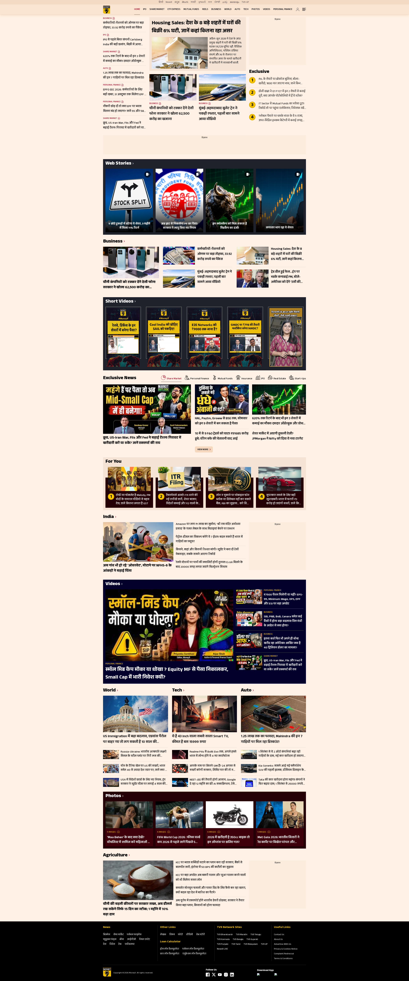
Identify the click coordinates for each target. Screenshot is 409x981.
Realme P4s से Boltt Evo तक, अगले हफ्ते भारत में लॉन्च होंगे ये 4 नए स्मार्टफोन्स (213, 754)
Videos (266, 10)
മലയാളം (234, 2)
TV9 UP (264, 944)
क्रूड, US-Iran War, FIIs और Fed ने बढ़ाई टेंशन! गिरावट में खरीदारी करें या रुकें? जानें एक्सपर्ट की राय (283, 665)
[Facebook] (208, 975)
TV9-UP (245, 2)
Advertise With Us (282, 944)
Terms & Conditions (283, 959)
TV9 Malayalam (251, 944)
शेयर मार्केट (118, 935)
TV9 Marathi (241, 935)
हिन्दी (161, 2)
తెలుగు (185, 2)
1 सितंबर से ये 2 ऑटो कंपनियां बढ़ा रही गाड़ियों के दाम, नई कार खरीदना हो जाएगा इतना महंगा (281, 754)
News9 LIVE (222, 949)
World (228, 10)
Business (216, 10)
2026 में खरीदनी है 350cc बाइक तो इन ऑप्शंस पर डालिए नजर (228, 840)
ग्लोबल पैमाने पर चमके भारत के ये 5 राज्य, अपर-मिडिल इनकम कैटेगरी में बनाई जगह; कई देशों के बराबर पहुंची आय (281, 118)
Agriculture (115, 856)
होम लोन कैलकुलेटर (169, 949)
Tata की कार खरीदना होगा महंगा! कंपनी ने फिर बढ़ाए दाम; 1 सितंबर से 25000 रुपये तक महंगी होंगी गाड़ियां (282, 782)
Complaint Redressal (284, 954)
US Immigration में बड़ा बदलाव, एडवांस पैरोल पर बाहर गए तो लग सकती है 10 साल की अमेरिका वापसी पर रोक (134, 739)
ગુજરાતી (202, 2)
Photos (256, 10)
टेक (120, 944)
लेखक (163, 935)
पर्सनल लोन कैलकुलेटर (193, 949)
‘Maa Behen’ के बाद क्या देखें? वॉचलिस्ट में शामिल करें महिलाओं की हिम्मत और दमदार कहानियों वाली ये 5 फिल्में (129, 840)
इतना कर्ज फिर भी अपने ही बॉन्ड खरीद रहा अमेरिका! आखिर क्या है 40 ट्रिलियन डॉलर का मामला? (282, 643)
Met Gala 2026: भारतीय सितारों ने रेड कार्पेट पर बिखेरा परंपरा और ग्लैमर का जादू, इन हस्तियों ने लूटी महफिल (278, 840)
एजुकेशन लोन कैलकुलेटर (194, 954)
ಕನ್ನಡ (177, 2)
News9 (169, 2)
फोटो (180, 935)
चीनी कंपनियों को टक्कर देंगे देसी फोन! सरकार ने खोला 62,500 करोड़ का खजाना (171, 114)
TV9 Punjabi (222, 944)
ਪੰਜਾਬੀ (217, 2)
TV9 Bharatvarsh (225, 935)
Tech (245, 10)
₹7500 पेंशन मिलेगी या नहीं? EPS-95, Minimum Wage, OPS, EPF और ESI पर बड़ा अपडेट (283, 599)
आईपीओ (131, 939)
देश (104, 944)
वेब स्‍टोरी (200, 935)
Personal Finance (282, 10)
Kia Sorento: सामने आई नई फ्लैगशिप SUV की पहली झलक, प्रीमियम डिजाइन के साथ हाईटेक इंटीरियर (281, 768)
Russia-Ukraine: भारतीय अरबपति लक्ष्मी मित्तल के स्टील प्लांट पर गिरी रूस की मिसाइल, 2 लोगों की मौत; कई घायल (143, 754)
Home (137, 10)
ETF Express (174, 10)
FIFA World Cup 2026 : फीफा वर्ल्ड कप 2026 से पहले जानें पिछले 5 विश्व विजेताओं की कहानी (178, 840)
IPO (144, 10)
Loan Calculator (170, 941)
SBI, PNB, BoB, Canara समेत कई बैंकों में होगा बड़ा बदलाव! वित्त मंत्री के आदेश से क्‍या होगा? (283, 621)
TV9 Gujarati (252, 940)
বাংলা (210, 2)
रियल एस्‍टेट (144, 939)
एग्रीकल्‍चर (130, 944)
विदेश (112, 944)
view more (202, 449)
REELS (205, 10)
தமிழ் (225, 2)
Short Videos (119, 302)
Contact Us (279, 935)
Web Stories (118, 164)
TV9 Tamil (236, 944)
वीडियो (189, 935)
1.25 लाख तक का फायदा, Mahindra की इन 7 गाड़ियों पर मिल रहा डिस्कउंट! (271, 739)
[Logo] (107, 976)
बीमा (122, 939)
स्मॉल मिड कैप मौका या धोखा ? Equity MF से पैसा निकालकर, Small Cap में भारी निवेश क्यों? (166, 673)
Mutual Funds (191, 10)
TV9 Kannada (223, 940)
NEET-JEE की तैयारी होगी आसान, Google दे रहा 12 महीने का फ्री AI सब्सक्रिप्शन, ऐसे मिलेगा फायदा (213, 782)
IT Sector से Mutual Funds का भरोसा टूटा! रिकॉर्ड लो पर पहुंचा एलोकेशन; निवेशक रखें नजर (281, 106)
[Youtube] (220, 975)
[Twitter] (214, 975)
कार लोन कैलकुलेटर (169, 954)
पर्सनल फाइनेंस (134, 935)
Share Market (157, 10)
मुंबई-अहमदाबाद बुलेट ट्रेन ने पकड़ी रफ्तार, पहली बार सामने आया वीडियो (219, 114)
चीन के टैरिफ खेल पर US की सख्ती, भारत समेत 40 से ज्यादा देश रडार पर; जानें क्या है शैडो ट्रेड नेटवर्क (144, 768)
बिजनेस (106, 935)
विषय (172, 935)
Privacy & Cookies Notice (285, 949)
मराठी (193, 2)
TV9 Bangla (238, 940)
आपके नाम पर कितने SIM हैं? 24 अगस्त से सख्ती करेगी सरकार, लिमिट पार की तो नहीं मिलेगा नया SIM (213, 768)
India (108, 517)
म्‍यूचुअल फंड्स (109, 939)
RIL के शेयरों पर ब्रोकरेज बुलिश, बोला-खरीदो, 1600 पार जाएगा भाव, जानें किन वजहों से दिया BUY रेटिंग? (280, 81)
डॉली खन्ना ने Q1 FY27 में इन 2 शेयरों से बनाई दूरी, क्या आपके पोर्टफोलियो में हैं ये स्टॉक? (282, 93)
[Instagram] (226, 975)
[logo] (106, 10)
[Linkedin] (232, 975)
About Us (278, 940)
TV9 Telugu (256, 935)
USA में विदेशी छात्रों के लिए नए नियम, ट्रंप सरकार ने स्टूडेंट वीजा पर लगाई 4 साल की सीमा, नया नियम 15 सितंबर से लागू (143, 782)
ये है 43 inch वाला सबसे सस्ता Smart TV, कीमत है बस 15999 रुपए (200, 739)
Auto (237, 10)
